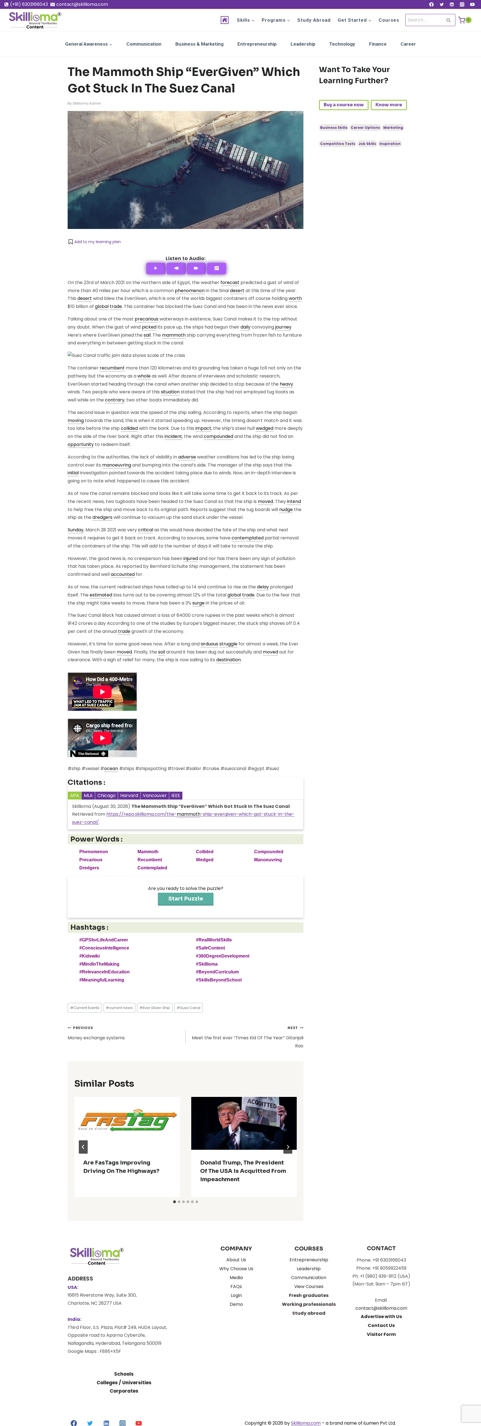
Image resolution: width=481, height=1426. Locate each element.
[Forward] (196, 268)
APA (74, 795)
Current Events (84, 1007)
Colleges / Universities (124, 1382)
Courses (389, 20)
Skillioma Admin (87, 103)
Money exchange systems (96, 1033)
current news (119, 1007)
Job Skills (367, 143)
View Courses (308, 1286)
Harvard (129, 795)
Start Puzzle (185, 898)
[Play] (155, 268)
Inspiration (390, 143)
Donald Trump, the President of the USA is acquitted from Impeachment (243, 1171)
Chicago (106, 795)
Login (236, 1295)
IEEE (175, 795)
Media (236, 1277)
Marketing (393, 127)
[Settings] (216, 268)
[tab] (174, 1201)
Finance (378, 44)
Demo (236, 1304)
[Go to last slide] (83, 1147)
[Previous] (176, 268)
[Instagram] (462, 4)
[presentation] (127, 1123)
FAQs (236, 1286)
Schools (124, 1374)
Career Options (365, 127)
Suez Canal (188, 1007)
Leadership (303, 44)
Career (408, 44)
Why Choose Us (236, 1268)
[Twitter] (441, 4)
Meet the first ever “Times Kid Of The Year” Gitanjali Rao (247, 1037)
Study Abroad (314, 20)
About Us (236, 1260)
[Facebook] (431, 4)
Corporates (124, 1391)
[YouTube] (472, 4)
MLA (88, 795)
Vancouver (155, 795)
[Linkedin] (451, 4)
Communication (143, 44)
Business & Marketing (199, 44)
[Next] (287, 1147)
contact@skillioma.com (381, 1308)
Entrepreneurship (257, 44)
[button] (94, 241)
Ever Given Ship (154, 1007)
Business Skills (333, 127)
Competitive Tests (337, 143)
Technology (342, 44)
